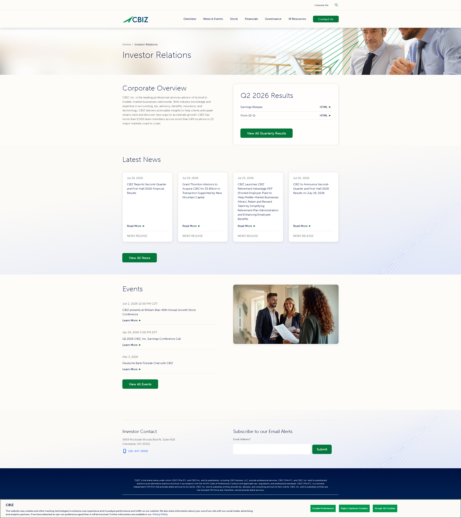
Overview (189, 19)
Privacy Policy (160, 514)
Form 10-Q (248, 115)
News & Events (213, 19)
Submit (322, 449)
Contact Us (323, 19)
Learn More (130, 320)
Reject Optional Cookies (354, 508)
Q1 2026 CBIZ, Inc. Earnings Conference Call (151, 338)
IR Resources (297, 19)
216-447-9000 (135, 451)
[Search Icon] (336, 5)
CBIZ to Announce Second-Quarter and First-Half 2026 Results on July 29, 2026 (311, 189)
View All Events (137, 384)
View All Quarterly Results (263, 133)
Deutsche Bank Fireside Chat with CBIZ (147, 363)
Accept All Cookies (385, 508)
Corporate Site (321, 5)
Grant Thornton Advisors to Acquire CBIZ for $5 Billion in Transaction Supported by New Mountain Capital (202, 191)
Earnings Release (251, 107)
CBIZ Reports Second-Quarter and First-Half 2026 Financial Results (146, 189)
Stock (234, 19)
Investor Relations (146, 44)
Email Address (247, 439)
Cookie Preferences (323, 508)
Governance (273, 19)
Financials (251, 19)
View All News (136, 258)
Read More (134, 226)
